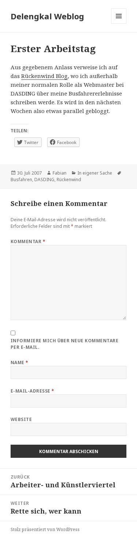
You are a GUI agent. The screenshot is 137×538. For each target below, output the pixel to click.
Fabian (59, 173)
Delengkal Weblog (47, 16)
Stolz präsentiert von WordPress (45, 529)
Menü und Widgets (118, 23)
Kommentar (28, 241)
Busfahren (21, 179)
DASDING (44, 179)
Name (19, 362)
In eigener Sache (94, 173)
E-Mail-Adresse (32, 391)
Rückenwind (69, 179)
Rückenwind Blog (44, 75)
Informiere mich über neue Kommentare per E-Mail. (64, 344)
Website (21, 419)
